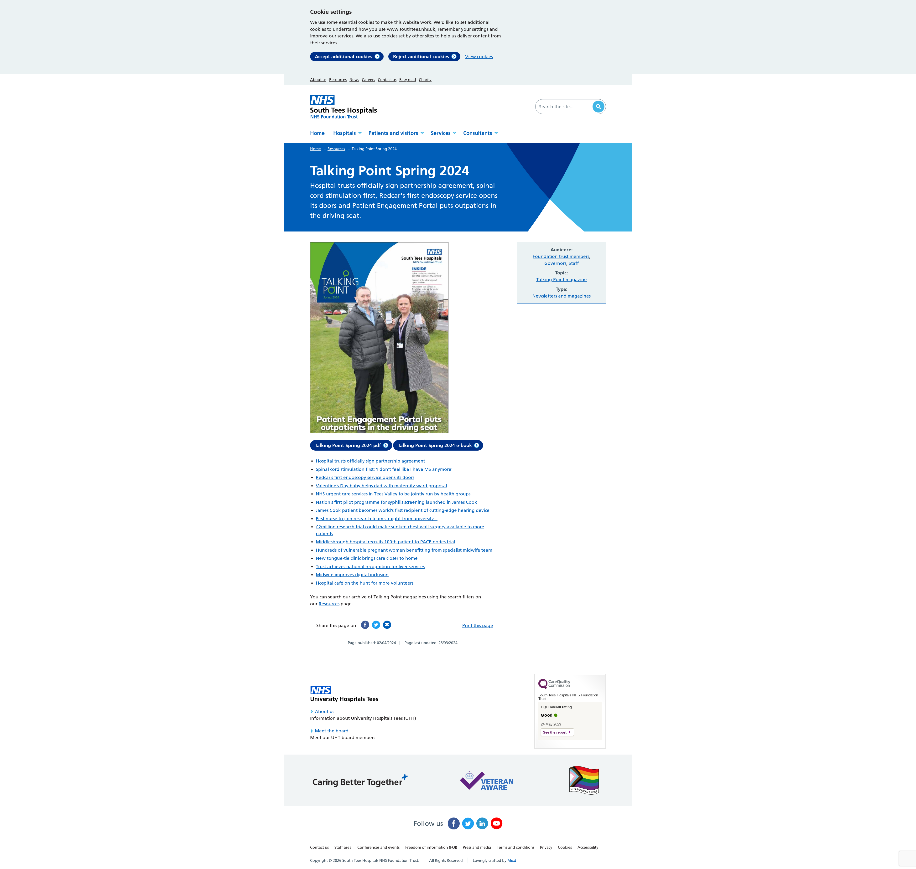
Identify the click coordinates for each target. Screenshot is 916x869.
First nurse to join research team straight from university (376, 518)
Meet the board (332, 731)
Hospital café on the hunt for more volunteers (364, 583)
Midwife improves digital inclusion (352, 574)
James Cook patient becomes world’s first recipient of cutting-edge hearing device (402, 510)
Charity (425, 79)
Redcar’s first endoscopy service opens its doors (365, 477)
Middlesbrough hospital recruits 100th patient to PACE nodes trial (385, 542)
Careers (368, 79)
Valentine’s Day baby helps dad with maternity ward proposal (381, 485)
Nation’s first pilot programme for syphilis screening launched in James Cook (396, 502)
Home (317, 133)
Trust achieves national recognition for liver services (370, 566)
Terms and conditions (515, 847)
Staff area (343, 847)
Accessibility (588, 847)
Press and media (477, 847)
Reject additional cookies (421, 56)
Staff (574, 263)
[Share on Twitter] (376, 625)
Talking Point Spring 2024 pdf (348, 445)
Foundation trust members (561, 256)
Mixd (511, 860)
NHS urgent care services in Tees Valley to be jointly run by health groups (393, 494)
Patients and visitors (393, 133)
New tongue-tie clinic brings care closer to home (367, 558)
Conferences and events (378, 847)
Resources (338, 79)
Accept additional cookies (343, 56)
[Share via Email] (387, 625)
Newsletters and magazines (561, 296)
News (354, 79)
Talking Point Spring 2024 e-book (435, 445)
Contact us (387, 79)
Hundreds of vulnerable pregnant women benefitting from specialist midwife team (404, 550)
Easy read (407, 79)
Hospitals (344, 133)
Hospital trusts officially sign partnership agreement (370, 461)
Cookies (565, 847)
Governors (555, 263)
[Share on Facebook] (365, 625)
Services (441, 133)
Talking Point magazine (561, 279)
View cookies (479, 56)
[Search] (598, 107)
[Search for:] (565, 107)
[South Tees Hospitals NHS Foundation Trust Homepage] (343, 106)
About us (318, 79)
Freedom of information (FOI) (431, 847)
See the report (555, 732)
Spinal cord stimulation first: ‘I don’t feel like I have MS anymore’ (384, 469)
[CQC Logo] (554, 688)
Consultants (477, 133)
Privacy (546, 847)
